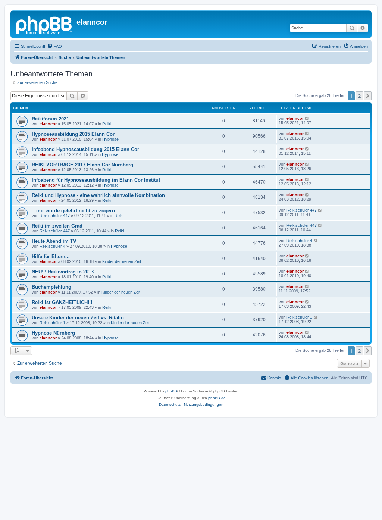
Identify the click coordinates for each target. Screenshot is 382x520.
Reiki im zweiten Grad (57, 226)
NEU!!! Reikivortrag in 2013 (63, 272)
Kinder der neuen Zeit (121, 261)
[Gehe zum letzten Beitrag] (307, 118)
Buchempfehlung (51, 287)
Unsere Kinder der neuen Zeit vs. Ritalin (78, 317)
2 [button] (359, 96)
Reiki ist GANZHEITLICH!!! (62, 302)
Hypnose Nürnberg (53, 333)
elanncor (48, 124)
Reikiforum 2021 (50, 119)
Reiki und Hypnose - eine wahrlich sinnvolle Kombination (98, 195)
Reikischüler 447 (55, 215)
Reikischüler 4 (52, 246)
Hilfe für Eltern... (51, 256)
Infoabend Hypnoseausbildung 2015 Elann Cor (85, 149)
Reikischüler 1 (52, 322)
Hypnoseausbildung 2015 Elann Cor (73, 134)
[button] (368, 95)
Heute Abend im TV (54, 241)
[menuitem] (54, 46)
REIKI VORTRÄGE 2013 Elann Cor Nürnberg (82, 164)
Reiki (106, 124)
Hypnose (110, 139)
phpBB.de (217, 398)
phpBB (171, 391)
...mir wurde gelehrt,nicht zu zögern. (74, 210)
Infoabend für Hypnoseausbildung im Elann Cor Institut (96, 180)
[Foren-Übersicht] (44, 24)
